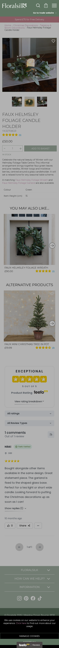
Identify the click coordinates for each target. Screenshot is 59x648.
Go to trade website (44, 13)
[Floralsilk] (14, 5)
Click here (21, 623)
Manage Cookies (29, 636)
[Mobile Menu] (54, 5)
